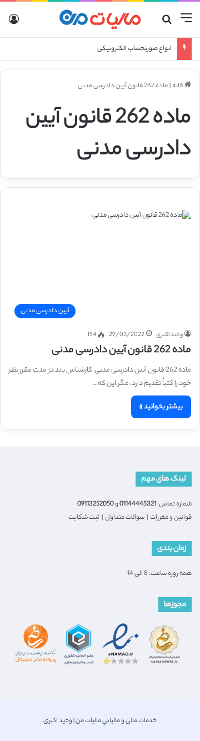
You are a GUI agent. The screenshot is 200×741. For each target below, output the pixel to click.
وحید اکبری (169, 335)
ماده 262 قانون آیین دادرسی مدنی (121, 350)
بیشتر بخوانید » (161, 407)
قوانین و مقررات (171, 517)
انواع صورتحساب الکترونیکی (134, 48)
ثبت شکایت (83, 517)
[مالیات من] (100, 19)
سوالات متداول (124, 517)
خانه (178, 86)
